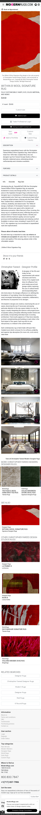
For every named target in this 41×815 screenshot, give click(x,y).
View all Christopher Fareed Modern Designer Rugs (23, 459)
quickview (37, 523)
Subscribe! (35, 797)
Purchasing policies (7, 724)
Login (3, 734)
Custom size (20, 110)
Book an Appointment (10, 9)
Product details (9, 175)
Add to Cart (21, 116)
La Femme (5, 568)
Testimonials (5, 722)
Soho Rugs (5, 658)
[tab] (4, 182)
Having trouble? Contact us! (21, 127)
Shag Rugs (5, 663)
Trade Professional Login (21, 122)
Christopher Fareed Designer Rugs (20, 681)
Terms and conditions (8, 717)
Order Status (5, 738)
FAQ (2, 719)
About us (4, 715)
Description (8, 145)
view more (4, 334)
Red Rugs (20, 698)
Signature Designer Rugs (28, 494)
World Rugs (5, 627)
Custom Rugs (5, 758)
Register (4, 736)
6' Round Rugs (20, 703)
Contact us (4, 726)
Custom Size (30, 133)
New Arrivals (5, 747)
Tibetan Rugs (6, 494)
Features (6, 168)
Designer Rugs (6, 527)
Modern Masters (6, 749)
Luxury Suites (6, 599)
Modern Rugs (20, 687)
